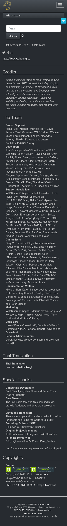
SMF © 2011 (28, 485)
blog (28, 367)
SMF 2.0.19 (12, 485)
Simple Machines (46, 485)
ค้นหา (14, 36)
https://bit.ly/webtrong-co (16, 58)
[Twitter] (64, 21)
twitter (21, 367)
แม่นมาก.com (40, 474)
